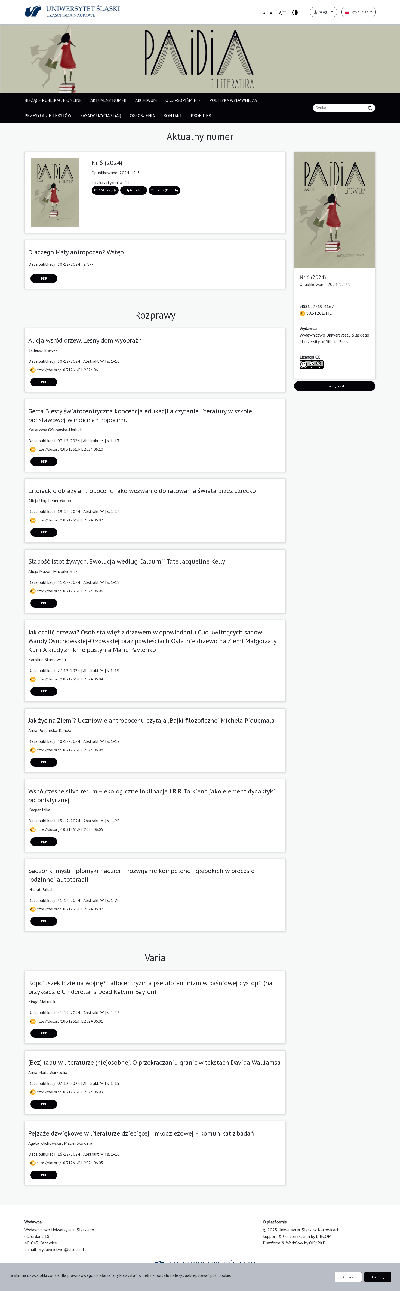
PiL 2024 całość (105, 190)
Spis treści (133, 190)
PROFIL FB (201, 115)
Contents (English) (164, 190)
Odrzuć (348, 1277)
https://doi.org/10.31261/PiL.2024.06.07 (69, 909)
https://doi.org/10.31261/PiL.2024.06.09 (69, 1091)
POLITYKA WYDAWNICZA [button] (233, 100)
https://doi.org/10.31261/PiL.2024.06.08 (69, 749)
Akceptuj (377, 1277)
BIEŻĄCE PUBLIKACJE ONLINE (53, 100)
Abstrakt (91, 361)
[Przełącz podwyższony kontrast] (294, 12)
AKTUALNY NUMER (108, 100)
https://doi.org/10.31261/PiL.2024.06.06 (69, 590)
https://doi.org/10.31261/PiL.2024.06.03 (69, 1162)
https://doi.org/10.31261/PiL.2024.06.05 (69, 829)
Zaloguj (323, 12)
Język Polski (359, 12)
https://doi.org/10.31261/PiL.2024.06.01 (69, 1021)
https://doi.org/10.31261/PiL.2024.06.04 (69, 679)
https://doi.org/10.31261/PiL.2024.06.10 (69, 449)
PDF (44, 278)
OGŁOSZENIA (142, 115)
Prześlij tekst (334, 386)
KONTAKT (173, 115)
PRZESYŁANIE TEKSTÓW (47, 115)
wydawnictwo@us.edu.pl (61, 1249)
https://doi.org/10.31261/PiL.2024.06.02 (69, 520)
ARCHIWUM (146, 100)
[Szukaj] (370, 108)
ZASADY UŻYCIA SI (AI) (100, 115)
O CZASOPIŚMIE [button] (181, 100)
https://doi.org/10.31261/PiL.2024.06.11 (69, 369)
